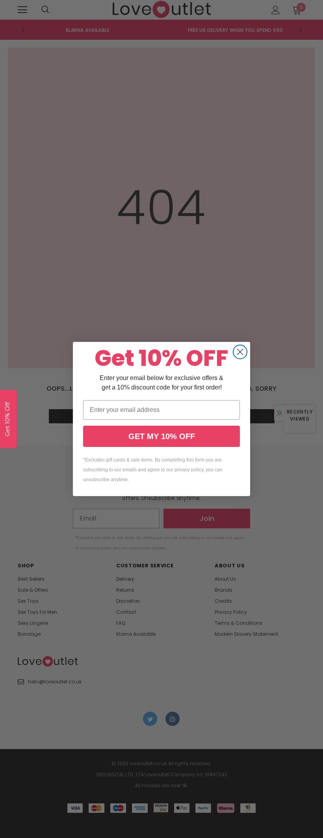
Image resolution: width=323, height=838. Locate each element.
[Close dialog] (240, 352)
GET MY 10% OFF (161, 436)
